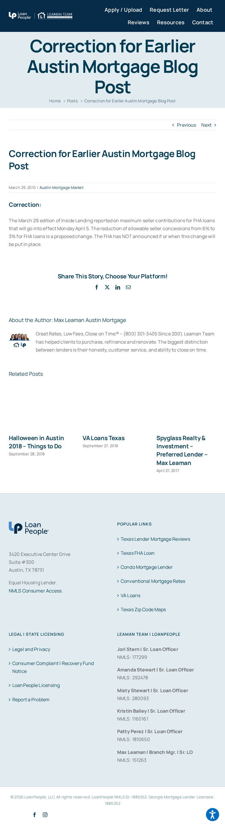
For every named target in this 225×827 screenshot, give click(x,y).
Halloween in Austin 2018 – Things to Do (36, 442)
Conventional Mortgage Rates (153, 581)
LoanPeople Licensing (36, 685)
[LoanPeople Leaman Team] (40, 16)
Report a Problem (31, 699)
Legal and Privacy (31, 649)
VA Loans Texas (104, 438)
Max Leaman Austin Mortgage (90, 319)
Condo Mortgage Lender (147, 567)
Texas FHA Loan (138, 553)
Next (206, 125)
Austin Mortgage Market (61, 187)
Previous (186, 125)
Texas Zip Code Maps (143, 609)
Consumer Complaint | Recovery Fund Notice (53, 667)
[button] (212, 814)
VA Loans (130, 595)
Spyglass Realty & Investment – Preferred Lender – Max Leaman (181, 450)
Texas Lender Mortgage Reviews (155, 539)
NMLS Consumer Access (35, 590)
